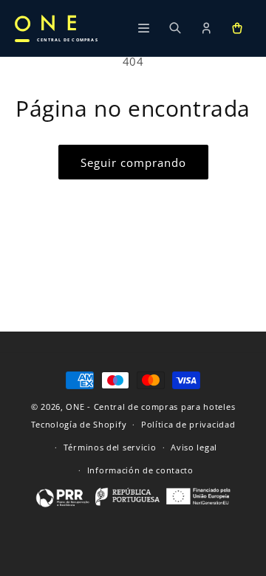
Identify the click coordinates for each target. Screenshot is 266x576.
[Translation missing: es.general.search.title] (175, 28)
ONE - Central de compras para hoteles (150, 406)
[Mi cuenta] (206, 28)
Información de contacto (140, 470)
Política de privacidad (188, 424)
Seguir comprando (133, 162)
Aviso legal (194, 447)
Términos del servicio (110, 447)
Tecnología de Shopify (79, 424)
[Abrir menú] (144, 28)
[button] (237, 28)
